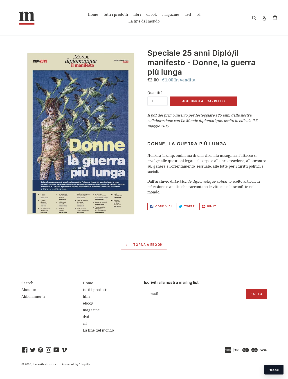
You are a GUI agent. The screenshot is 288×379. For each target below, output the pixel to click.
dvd (187, 14)
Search (27, 282)
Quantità (154, 92)
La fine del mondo (144, 21)
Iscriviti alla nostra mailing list (171, 282)
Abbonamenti (33, 296)
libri (137, 14)
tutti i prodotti (116, 14)
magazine (170, 14)
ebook (151, 14)
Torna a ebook (147, 245)
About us (28, 289)
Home (93, 14)
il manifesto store (44, 364)
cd (198, 14)
